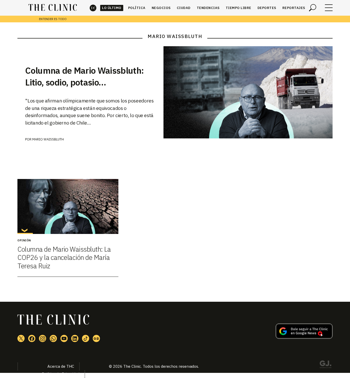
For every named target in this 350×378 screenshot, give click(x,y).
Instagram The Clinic (42, 338)
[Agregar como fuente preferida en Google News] (304, 337)
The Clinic (93, 8)
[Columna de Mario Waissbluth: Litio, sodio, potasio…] (248, 92)
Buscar (312, 7)
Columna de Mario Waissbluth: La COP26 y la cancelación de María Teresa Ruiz (64, 257)
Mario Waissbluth (48, 139)
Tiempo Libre (238, 8)
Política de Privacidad (60, 374)
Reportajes (293, 8)
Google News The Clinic (96, 338)
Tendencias (208, 8)
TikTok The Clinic (85, 338)
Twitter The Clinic (21, 338)
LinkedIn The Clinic (74, 338)
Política (137, 8)
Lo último (111, 8)
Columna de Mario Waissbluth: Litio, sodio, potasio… (84, 76)
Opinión (24, 240)
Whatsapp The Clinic (53, 338)
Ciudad (184, 8)
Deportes (267, 8)
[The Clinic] (52, 7)
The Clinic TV (64, 338)
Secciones (329, 7)
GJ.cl (325, 365)
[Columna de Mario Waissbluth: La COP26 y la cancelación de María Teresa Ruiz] (67, 206)
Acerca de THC (60, 366)
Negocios (161, 8)
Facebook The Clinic (31, 338)
